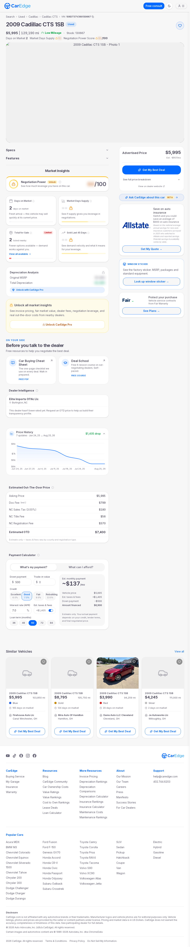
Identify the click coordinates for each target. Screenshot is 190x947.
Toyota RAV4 (88, 857)
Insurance (12, 786)
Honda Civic (50, 868)
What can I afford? (81, 567)
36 (13, 622)
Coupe (120, 862)
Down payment (18, 576)
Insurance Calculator (92, 806)
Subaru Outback (53, 883)
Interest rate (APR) (20, 605)
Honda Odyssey (53, 878)
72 (41, 622)
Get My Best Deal (153, 169)
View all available (18, 254)
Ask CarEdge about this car (151, 197)
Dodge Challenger (17, 888)
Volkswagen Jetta (90, 883)
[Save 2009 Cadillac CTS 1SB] (44, 662)
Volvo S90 (86, 868)
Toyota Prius (87, 852)
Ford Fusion (50, 842)
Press (119, 792)
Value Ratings (51, 792)
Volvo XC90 (87, 873)
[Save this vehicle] (180, 26)
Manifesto (122, 797)
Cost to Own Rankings (56, 802)
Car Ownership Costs (55, 786)
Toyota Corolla (89, 847)
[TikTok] (14, 756)
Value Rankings (52, 797)
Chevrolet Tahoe (16, 872)
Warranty (11, 792)
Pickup (120, 852)
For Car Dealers (125, 807)
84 (51, 622)
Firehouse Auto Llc (23, 715)
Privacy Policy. (77, 941)
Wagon (120, 873)
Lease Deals (50, 807)
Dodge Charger (15, 893)
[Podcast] (21, 756)
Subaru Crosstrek (53, 888)
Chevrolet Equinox (17, 857)
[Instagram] (28, 756)
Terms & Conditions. (56, 941)
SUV (119, 842)
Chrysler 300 (14, 882)
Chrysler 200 (14, 877)
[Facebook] (34, 756)
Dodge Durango (16, 898)
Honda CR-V (50, 862)
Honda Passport (52, 873)
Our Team (122, 781)
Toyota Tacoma (89, 862)
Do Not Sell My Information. (102, 941)
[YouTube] (8, 756)
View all (179, 651)
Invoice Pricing (89, 776)
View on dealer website (150, 186)
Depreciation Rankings (93, 781)
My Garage (12, 781)
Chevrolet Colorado (18, 852)
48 (23, 622)
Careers (121, 786)
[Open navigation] (181, 6)
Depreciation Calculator (94, 796)
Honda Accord (51, 857)
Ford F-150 (49, 847)
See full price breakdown (137, 179)
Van (118, 868)
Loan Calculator (52, 812)
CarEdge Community (55, 781)
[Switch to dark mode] (169, 6)
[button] (57, 183)
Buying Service (15, 776)
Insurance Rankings (91, 801)
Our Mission (123, 776)
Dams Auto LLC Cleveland (118, 715)
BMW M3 (11, 847)
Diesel (157, 857)
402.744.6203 (161, 781)
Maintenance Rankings (93, 817)
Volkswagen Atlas (90, 878)
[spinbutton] (21, 582)
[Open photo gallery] (95, 92)
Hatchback (123, 857)
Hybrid (157, 847)
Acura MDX (13, 842)
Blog (45, 776)
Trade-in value (42, 576)
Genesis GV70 (51, 852)
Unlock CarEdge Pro (59, 324)
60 (32, 622)
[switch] (51, 610)
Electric (157, 842)
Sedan (120, 847)
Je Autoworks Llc (158, 715)
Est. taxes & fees (43, 605)
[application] (57, 457)
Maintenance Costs (91, 812)
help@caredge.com (165, 776)
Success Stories (126, 802)
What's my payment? (33, 567)
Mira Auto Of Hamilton (70, 715)
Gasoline (158, 852)
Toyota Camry (88, 842)
